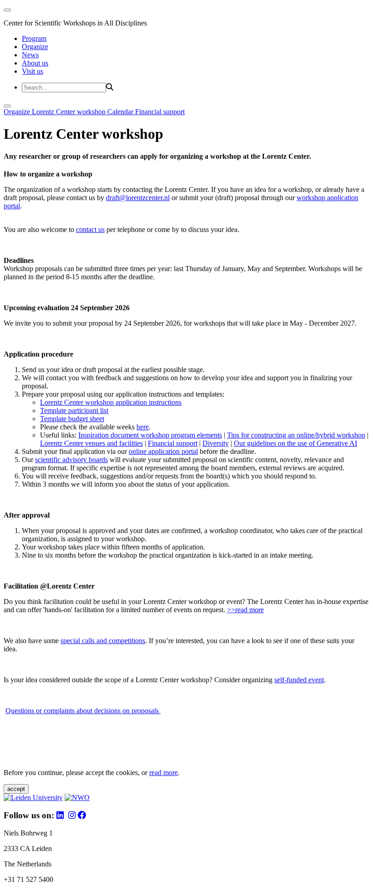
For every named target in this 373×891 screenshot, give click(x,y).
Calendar (121, 112)
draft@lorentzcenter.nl (138, 197)
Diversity (215, 443)
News (30, 55)
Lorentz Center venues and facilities (91, 443)
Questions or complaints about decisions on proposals (83, 711)
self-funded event (299, 680)
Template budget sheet (72, 419)
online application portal (163, 451)
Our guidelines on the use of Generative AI (295, 443)
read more (163, 772)
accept (16, 788)
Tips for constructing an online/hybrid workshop (296, 435)
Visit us (32, 71)
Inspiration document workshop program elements (150, 435)
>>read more (245, 610)
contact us (90, 229)
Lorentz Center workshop (69, 112)
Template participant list (74, 410)
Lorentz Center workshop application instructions (110, 402)
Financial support (160, 112)
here (142, 427)
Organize (35, 46)
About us (35, 63)
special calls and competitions (102, 640)
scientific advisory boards (71, 459)
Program (34, 38)
